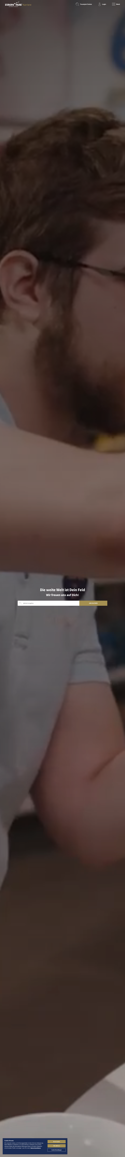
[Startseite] (18, 4)
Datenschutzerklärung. (35, 1148)
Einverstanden (56, 1141)
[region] (35, 1146)
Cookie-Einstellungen (56, 1150)
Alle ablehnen (56, 1145)
